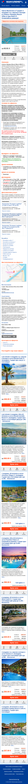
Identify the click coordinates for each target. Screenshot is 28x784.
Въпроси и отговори (8, 245)
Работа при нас (7, 253)
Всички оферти (5, 5)
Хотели (23, 5)
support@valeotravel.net (11, 126)
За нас (23, 768)
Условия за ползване (16, 768)
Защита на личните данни (9, 773)
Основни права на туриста (10, 252)
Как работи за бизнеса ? (9, 242)
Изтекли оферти (15, 5)
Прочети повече (6, 211)
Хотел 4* (5, 342)
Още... (7, 393)
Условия (5, 257)
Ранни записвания (7, 345)
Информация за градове (18, 771)
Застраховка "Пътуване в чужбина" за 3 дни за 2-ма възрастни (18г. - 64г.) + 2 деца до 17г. (12, 227)
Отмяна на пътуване (8, 250)
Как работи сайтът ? (8, 240)
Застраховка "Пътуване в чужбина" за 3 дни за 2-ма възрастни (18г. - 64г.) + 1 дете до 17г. (12, 215)
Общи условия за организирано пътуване (14, 766)
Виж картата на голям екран (14, 279)
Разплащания (6, 247)
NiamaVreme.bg (14, 779)
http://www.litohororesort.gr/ (8, 292)
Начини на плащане (7, 768)
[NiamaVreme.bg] (14, 3)
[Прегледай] (14, 405)
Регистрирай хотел (20, 773)
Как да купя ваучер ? (8, 243)
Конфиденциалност (8, 259)
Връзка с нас (6, 255)
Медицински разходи (8, 248)
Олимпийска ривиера (8, 344)
